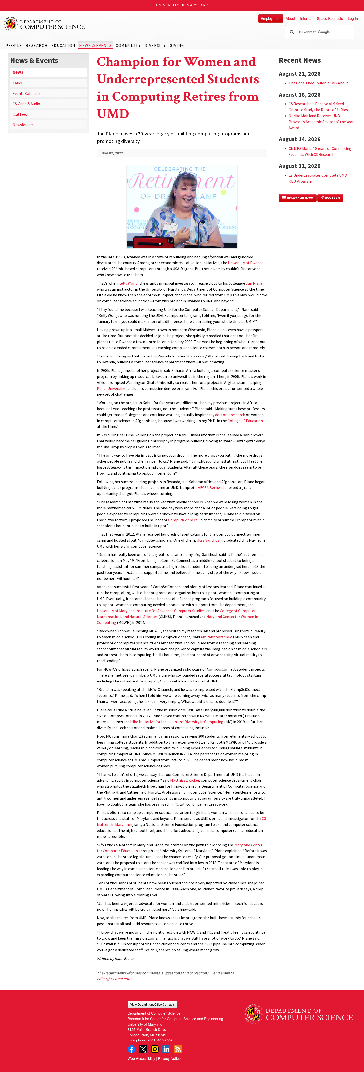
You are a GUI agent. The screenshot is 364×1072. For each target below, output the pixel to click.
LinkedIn (166, 1049)
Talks (17, 82)
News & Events (95, 45)
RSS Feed (332, 198)
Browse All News (299, 198)
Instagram (155, 1049)
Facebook (131, 1049)
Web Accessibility (141, 1058)
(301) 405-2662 (160, 1039)
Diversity (155, 45)
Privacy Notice (169, 1058)
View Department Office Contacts (152, 1004)
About (290, 18)
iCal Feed (20, 114)
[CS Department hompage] (298, 1012)
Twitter (143, 1049)
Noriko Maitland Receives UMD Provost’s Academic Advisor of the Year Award (321, 121)
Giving (177, 45)
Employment (271, 18)
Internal (306, 18)
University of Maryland (182, 5)
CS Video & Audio (26, 103)
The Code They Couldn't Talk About (318, 82)
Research (37, 45)
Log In (353, 18)
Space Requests (330, 18)
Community (128, 45)
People (14, 45)
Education (63, 45)
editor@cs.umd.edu (113, 978)
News (18, 72)
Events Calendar (26, 93)
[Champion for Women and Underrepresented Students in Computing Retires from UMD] (182, 249)
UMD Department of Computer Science (44, 24)
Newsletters (23, 124)
